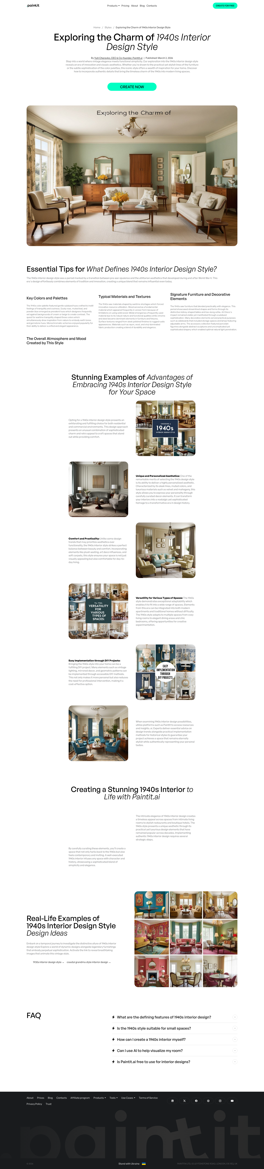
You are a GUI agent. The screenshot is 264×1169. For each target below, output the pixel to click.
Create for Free (225, 5)
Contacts (152, 5)
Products (112, 5)
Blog (142, 5)
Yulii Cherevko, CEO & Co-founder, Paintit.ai (118, 57)
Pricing (125, 5)
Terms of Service (148, 1098)
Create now (132, 87)
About (134, 5)
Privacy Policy (34, 1104)
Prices (40, 1098)
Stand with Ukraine (129, 1163)
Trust (48, 1104)
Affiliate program (80, 1098)
